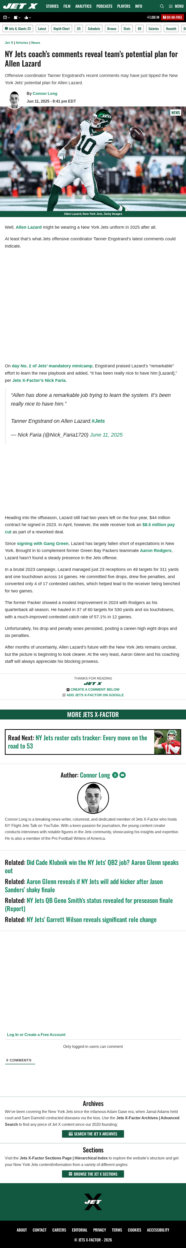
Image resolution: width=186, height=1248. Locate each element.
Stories (52, 6)
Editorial (79, 1230)
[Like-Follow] (27, 17)
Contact (39, 1230)
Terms (117, 1230)
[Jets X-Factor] (21, 6)
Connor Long (45, 93)
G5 (79, 28)
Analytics (83, 6)
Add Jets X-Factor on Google (95, 695)
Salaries (153, 28)
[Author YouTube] (122, 775)
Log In (154, 17)
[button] (176, 6)
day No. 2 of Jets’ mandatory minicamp (52, 365)
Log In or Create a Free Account (35, 1035)
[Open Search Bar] (162, 6)
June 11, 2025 (106, 435)
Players (123, 6)
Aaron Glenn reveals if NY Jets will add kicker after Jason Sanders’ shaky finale (84, 885)
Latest (42, 28)
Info (138, 6)
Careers (59, 1230)
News (35, 43)
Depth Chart (62, 28)
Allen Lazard (29, 227)
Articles (22, 43)
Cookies (134, 1230)
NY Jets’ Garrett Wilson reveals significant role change (92, 919)
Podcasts (104, 6)
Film (66, 6)
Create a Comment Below (95, 689)
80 (139, 28)
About (22, 1230)
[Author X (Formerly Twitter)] (115, 775)
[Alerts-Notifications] (16, 17)
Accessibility (158, 1230)
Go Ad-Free (174, 17)
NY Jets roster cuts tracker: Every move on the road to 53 (77, 741)
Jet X (9, 43)
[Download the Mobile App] (6, 17)
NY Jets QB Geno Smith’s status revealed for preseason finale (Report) (89, 904)
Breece (111, 28)
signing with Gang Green (43, 543)
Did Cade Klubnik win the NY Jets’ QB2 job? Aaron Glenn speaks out (91, 866)
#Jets (98, 421)
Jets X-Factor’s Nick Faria (39, 380)
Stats (127, 28)
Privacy (99, 1230)
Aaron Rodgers (155, 550)
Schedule (94, 28)
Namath (171, 28)
